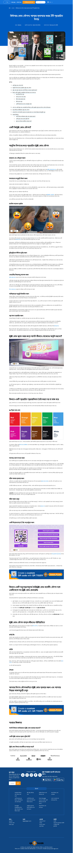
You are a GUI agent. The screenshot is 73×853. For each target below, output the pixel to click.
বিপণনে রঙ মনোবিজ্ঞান (23, 444)
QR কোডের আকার (44, 481)
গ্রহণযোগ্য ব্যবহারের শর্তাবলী (58, 823)
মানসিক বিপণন (18, 239)
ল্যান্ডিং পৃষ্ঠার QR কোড (51, 169)
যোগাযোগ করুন (11, 823)
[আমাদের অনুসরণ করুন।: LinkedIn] (23, 775)
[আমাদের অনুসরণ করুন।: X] (40, 775)
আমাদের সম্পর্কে (42, 821)
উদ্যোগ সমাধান (42, 824)
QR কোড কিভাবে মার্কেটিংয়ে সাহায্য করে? (24, 121)
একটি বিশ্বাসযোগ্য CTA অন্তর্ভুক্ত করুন (24, 104)
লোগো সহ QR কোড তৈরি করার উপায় (55, 799)
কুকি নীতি (55, 826)
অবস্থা (40, 823)
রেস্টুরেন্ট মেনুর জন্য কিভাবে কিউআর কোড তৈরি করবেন (31, 807)
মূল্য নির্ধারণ (41, 826)
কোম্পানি (41, 819)
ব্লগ (13, 8)
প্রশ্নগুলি (10, 821)
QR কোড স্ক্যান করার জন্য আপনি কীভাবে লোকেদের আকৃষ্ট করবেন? (25, 90)
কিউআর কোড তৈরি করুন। (29, 2)
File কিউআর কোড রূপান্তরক (42, 806)
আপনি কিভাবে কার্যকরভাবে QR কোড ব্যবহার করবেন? (25, 116)
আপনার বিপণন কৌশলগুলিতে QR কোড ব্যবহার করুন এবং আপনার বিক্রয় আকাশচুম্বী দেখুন (29, 112)
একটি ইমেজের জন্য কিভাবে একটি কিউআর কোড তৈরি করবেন (19, 800)
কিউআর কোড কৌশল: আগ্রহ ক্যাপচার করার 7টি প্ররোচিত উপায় (27, 8)
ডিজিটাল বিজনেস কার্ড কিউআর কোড (43, 793)
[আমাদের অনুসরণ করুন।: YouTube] (27, 775)
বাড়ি (9, 8)
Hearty (19, 25)
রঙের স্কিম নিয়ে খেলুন (20, 94)
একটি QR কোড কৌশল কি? (18, 85)
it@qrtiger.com (27, 821)
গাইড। (10, 819)
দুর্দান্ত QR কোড (12, 277)
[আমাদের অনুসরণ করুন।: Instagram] (31, 775)
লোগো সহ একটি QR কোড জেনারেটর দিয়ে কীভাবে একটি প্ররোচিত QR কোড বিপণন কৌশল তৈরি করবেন (31, 107)
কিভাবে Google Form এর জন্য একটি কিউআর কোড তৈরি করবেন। (43, 800)
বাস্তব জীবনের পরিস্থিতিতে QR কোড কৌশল (21, 110)
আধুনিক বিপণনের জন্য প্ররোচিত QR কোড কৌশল (22, 87)
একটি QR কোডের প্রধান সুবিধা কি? (22, 119)
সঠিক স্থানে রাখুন (19, 101)
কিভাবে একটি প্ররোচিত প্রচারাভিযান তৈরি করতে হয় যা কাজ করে (24, 92)
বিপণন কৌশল (35, 626)
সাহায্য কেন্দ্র (11, 824)
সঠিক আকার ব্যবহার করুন (20, 99)
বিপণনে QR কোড (12, 289)
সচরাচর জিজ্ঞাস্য (15, 114)
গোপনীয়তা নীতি (56, 824)
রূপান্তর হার (56, 326)
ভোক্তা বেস (42, 506)
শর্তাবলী (54, 819)
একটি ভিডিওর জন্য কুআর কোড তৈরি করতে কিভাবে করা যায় (31, 800)
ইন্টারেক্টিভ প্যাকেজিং (50, 195)
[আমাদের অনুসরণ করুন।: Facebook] (35, 775)
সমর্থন (24, 819)
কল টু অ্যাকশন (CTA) (56, 554)
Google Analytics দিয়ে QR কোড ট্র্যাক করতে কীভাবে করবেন (19, 808)
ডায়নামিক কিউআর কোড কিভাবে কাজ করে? (18, 794)
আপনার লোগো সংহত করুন (21, 97)
